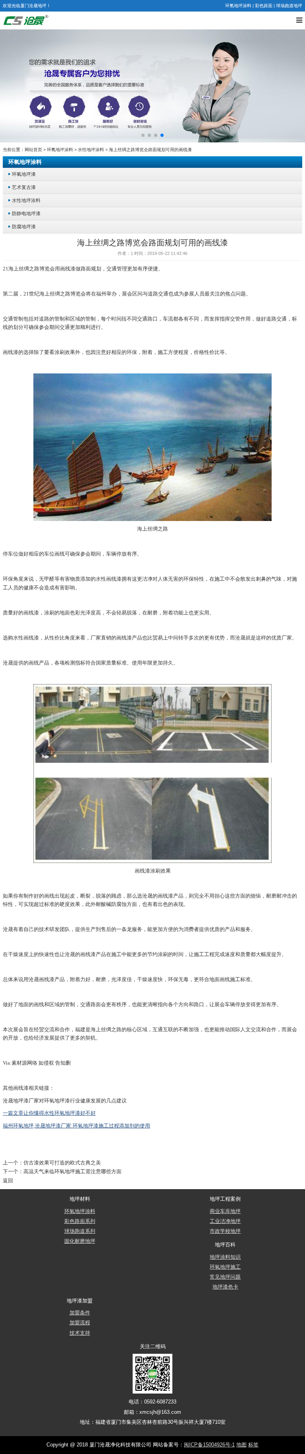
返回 (8, 1181)
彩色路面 (263, 5)
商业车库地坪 (225, 1211)
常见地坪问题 (225, 1277)
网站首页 (33, 149)
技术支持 (79, 1333)
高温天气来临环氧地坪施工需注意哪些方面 (72, 1171)
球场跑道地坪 (289, 5)
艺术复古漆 (24, 187)
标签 (253, 1445)
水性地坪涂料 (91, 149)
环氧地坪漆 (24, 174)
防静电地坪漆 (26, 213)
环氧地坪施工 (225, 1267)
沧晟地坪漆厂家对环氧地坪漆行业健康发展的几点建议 (65, 1101)
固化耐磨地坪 (79, 1241)
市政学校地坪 (225, 1231)
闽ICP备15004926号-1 (209, 1445)
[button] (143, 135)
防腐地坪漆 (24, 226)
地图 (241, 1445)
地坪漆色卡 (225, 1287)
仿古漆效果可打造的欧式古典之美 (62, 1163)
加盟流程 (79, 1323)
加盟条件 (79, 1313)
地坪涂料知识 (225, 1257)
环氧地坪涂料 (238, 5)
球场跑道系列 (79, 1231)
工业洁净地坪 (225, 1221)
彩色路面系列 (79, 1221)
